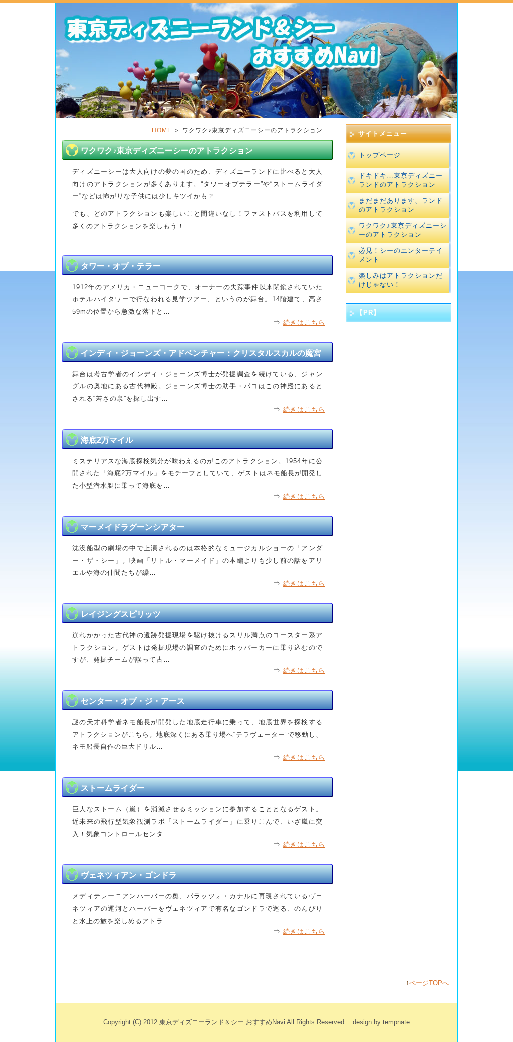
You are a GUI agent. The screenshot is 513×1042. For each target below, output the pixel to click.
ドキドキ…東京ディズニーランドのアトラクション (401, 180)
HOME (162, 130)
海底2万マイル (107, 440)
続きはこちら (304, 322)
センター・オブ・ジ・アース (133, 701)
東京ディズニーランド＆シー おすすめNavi (222, 1022)
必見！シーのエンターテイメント (401, 255)
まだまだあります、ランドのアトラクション (401, 205)
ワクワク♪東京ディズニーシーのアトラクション (403, 230)
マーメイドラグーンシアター (133, 527)
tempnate (396, 1022)
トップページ (380, 155)
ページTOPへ (429, 983)
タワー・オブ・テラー (121, 266)
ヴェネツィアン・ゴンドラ (129, 875)
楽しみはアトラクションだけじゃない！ (401, 280)
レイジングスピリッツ (121, 614)
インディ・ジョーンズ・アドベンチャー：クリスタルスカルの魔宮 (201, 353)
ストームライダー (113, 788)
